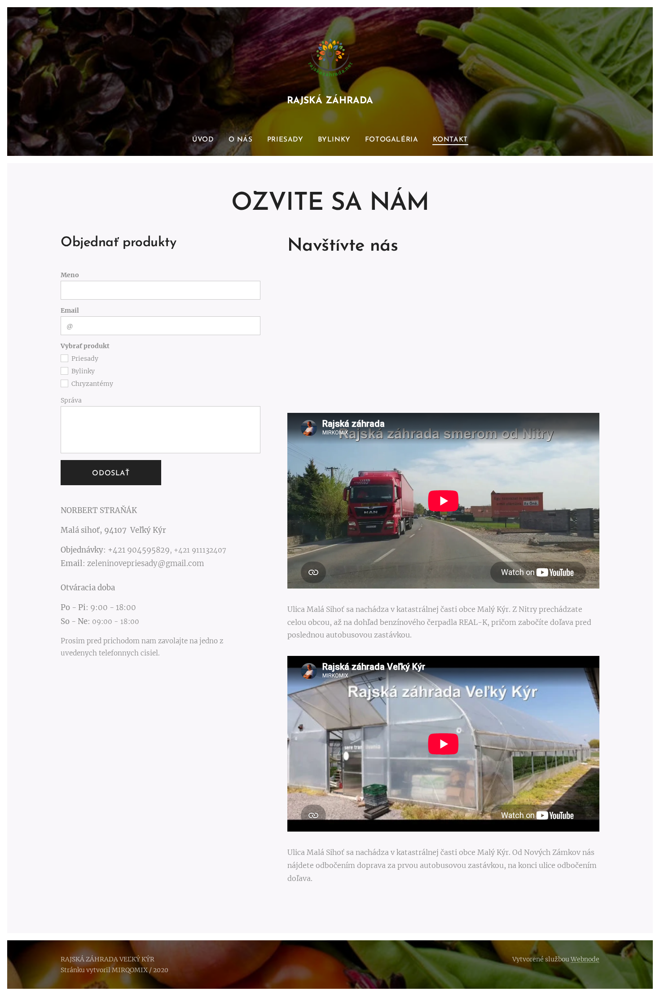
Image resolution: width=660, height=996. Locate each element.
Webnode (585, 959)
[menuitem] (206, 140)
